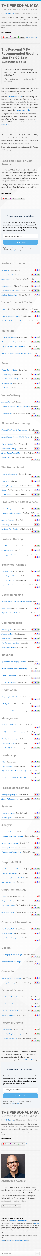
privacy (13, 250)
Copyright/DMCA (18, 1240)
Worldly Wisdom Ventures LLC (19, 1221)
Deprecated (29, 1060)
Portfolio (36, 1224)
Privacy (3, 1240)
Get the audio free (31, 37)
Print (6, 37)
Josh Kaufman (9, 13)
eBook (14, 198)
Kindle (14, 37)
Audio (22, 37)
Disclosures (9, 1240)
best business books (23, 110)
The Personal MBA (20, 5)
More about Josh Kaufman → (11, 1206)
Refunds (26, 1240)
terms (18, 250)
